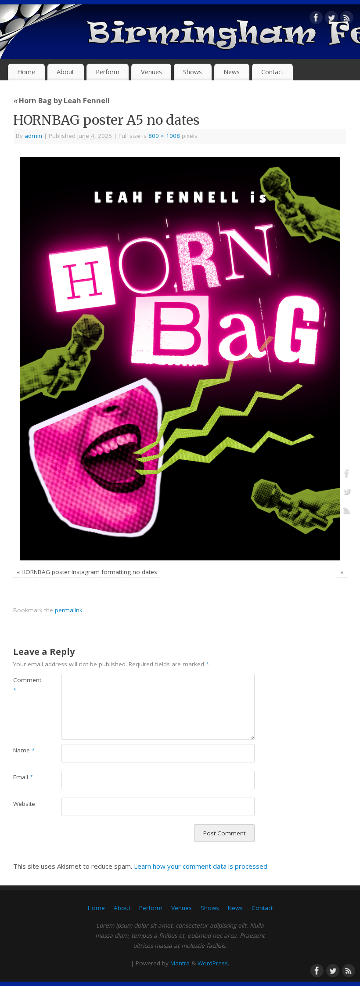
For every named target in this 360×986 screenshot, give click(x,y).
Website (24, 804)
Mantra (180, 963)
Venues (151, 72)
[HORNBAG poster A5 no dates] (180, 358)
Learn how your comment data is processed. (201, 866)
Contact (272, 72)
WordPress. (213, 963)
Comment (25, 685)
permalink (69, 610)
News (231, 72)
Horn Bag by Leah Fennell (61, 100)
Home (26, 72)
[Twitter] (331, 19)
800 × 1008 (164, 136)
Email (23, 777)
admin (33, 136)
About (65, 72)
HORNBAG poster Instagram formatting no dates (89, 572)
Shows (192, 72)
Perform (107, 72)
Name (24, 750)
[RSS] (346, 19)
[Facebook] (316, 19)
